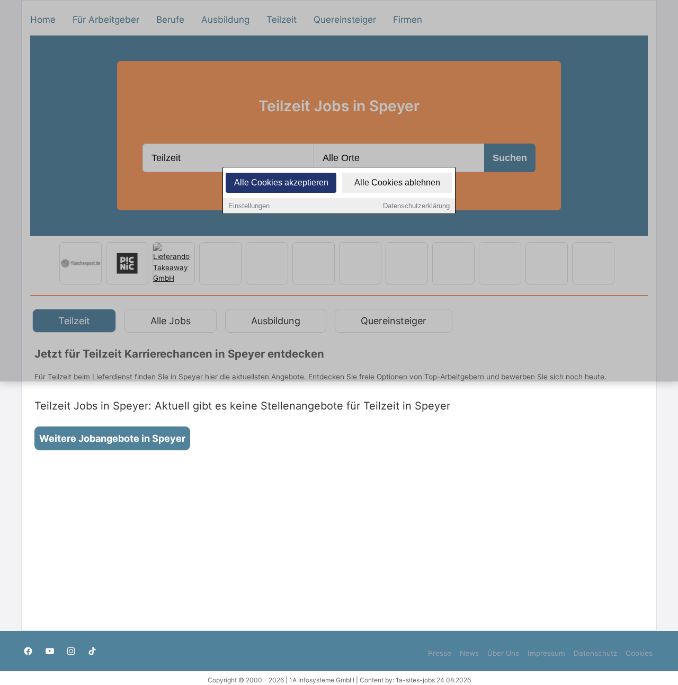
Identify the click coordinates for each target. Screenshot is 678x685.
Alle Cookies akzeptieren (281, 182)
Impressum (546, 653)
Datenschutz (595, 653)
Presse (439, 653)
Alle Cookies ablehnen (397, 182)
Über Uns (503, 653)
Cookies (639, 653)
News (469, 653)
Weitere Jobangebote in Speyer (112, 438)
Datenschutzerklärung (416, 206)
